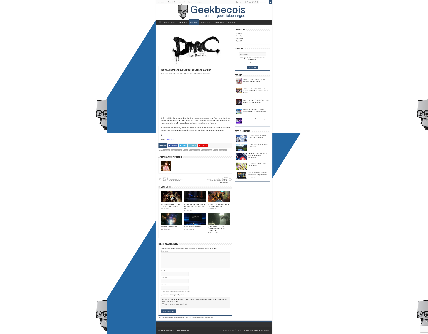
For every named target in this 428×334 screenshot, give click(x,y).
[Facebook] (239, 2)
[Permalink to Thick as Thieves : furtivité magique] (239, 120)
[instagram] (248, 2)
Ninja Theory (195, 150)
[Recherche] (270, 2)
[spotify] (250, 2)
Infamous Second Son (169, 227)
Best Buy (239, 36)
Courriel (164, 278)
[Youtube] (245, 2)
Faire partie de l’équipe (185, 2)
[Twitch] (253, 2)
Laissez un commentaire (203, 73)
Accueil (160, 22)
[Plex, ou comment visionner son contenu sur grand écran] (241, 175)
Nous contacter (161, 2)
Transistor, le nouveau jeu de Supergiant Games (218, 205)
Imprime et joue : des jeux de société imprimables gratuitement (257, 155)
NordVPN (239, 41)
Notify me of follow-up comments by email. (177, 291)
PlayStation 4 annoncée (193, 227)
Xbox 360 (223, 150)
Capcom (166, 150)
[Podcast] (257, 2)
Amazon (239, 33)
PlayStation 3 (207, 150)
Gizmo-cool (231, 22)
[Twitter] (241, 2)
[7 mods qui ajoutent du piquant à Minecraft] (241, 147)
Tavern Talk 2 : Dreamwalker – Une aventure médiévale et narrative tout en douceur (255, 91)
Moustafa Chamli (167, 73)
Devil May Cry (177, 150)
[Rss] (237, 2)
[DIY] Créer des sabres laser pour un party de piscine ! (173, 179)
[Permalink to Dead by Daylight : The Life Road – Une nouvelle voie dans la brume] (239, 102)
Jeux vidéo (193, 22)
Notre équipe (172, 2)
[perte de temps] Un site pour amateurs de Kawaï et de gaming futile (217, 180)
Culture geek (183, 22)
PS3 (216, 150)
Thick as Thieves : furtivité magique (254, 119)
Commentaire (165, 251)
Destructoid (170, 139)
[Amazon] (255, 2)
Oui (253, 63)
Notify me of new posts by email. (173, 295)
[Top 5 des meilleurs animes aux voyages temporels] (241, 138)
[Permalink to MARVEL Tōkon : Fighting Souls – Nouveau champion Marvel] (239, 81)
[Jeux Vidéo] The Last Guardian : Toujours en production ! (216, 228)
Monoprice (239, 38)
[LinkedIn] (243, 2)
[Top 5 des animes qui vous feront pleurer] (241, 166)
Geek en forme (219, 22)
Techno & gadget (169, 22)
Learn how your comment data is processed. (199, 318)
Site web (163, 285)
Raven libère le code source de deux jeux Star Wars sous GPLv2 (194, 206)
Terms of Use (174, 301)
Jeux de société (206, 22)
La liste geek (198, 2)
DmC (186, 150)
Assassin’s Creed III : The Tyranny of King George (170, 205)
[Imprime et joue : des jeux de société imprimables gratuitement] (241, 156)
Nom (163, 271)
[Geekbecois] (214, 12)
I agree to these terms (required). (176, 304)
